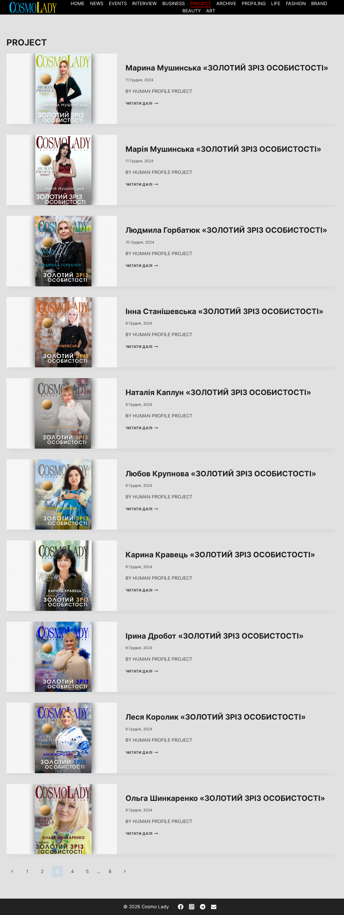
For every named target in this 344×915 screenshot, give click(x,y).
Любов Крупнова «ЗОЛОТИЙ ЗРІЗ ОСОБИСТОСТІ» (221, 473)
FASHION (296, 3)
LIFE (275, 3)
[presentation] (61, 89)
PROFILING (254, 3)
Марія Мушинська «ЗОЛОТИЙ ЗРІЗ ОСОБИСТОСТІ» (223, 149)
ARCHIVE (226, 3)
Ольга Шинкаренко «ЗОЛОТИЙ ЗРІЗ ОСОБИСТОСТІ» (225, 798)
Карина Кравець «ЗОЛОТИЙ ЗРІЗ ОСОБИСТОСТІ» (220, 554)
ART (210, 10)
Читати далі (142, 103)
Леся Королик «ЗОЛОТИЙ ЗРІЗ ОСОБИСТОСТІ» (216, 717)
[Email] (213, 906)
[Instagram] (191, 906)
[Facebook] (180, 906)
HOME (77, 3)
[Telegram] (202, 906)
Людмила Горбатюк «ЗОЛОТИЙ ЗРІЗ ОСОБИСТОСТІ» (226, 230)
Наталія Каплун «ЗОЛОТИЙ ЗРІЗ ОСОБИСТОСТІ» (218, 392)
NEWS (96, 3)
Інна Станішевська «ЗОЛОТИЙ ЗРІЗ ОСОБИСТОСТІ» (225, 311)
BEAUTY (191, 10)
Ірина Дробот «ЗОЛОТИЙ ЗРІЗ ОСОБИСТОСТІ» (215, 635)
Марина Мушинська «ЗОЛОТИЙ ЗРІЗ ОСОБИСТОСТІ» (227, 67)
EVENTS (118, 3)
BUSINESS (173, 3)
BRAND (319, 3)
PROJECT (200, 3)
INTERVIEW (144, 3)
